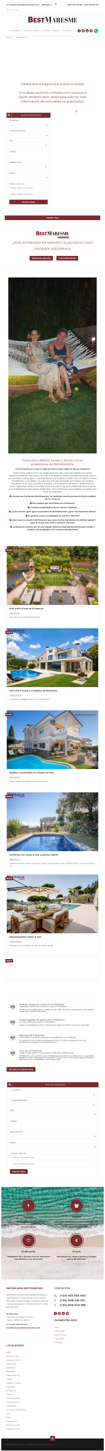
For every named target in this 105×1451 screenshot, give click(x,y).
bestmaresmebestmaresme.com (24, 5)
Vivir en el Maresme (30, 1050)
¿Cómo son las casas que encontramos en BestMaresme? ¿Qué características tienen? (53, 511)
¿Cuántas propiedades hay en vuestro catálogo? (53, 507)
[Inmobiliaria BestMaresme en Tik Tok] (83, 31)
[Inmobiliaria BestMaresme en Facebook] (79, 31)
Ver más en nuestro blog (21, 1069)
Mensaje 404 (20, 37)
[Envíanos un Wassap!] (96, 31)
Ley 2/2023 (59, 1339)
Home (8, 37)
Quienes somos (31, 30)
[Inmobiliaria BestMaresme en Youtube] (87, 31)
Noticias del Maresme (31, 1035)
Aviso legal (59, 1331)
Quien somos (60, 1335)
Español (47, 5)
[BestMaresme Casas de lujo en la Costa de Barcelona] (52, 20)
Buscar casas (28, 202)
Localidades (14, 30)
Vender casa (52, 218)
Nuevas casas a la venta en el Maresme (42, 1004)
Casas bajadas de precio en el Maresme (42, 1019)
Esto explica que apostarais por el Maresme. (53, 503)
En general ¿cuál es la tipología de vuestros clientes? (53, 516)
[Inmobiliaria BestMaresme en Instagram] (91, 31)
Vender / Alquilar (51, 30)
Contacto (66, 30)
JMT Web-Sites (60, 1444)
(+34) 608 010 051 (67, 258)
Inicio (56, 1327)
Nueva (9, 550)
